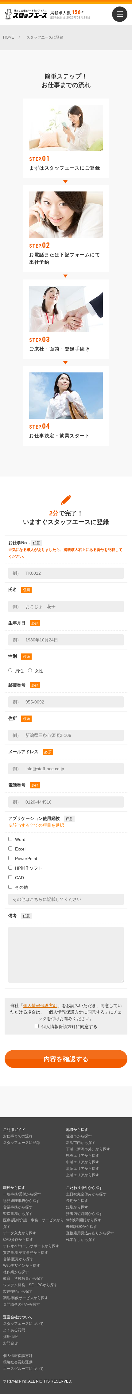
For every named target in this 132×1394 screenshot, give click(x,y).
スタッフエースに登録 (21, 1142)
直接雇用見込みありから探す (90, 1233)
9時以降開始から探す (83, 1220)
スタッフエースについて (23, 1323)
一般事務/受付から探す (22, 1194)
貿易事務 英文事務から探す (25, 1252)
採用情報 (10, 1336)
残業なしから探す (80, 1239)
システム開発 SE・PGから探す (30, 1285)
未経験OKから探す (81, 1226)
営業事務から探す (18, 1207)
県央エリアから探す (82, 1155)
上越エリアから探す (82, 1175)
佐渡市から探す (79, 1136)
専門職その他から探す (21, 1304)
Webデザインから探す (21, 1265)
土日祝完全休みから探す (86, 1194)
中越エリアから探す (82, 1162)
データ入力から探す (19, 1233)
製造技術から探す (18, 1291)
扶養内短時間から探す (84, 1213)
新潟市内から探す (80, 1142)
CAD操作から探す (18, 1239)
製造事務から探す (18, 1213)
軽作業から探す (16, 1272)
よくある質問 (14, 1330)
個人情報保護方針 (40, 1005)
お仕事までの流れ (18, 1136)
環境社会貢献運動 (18, 1362)
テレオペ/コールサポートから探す (31, 1246)
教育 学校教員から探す (23, 1278)
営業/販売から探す (18, 1259)
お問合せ (10, 1343)
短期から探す (77, 1207)
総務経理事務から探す (21, 1201)
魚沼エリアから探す (82, 1168)
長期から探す (77, 1201)
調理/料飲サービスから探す (25, 1298)
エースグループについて (23, 1369)
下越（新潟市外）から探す (88, 1149)
